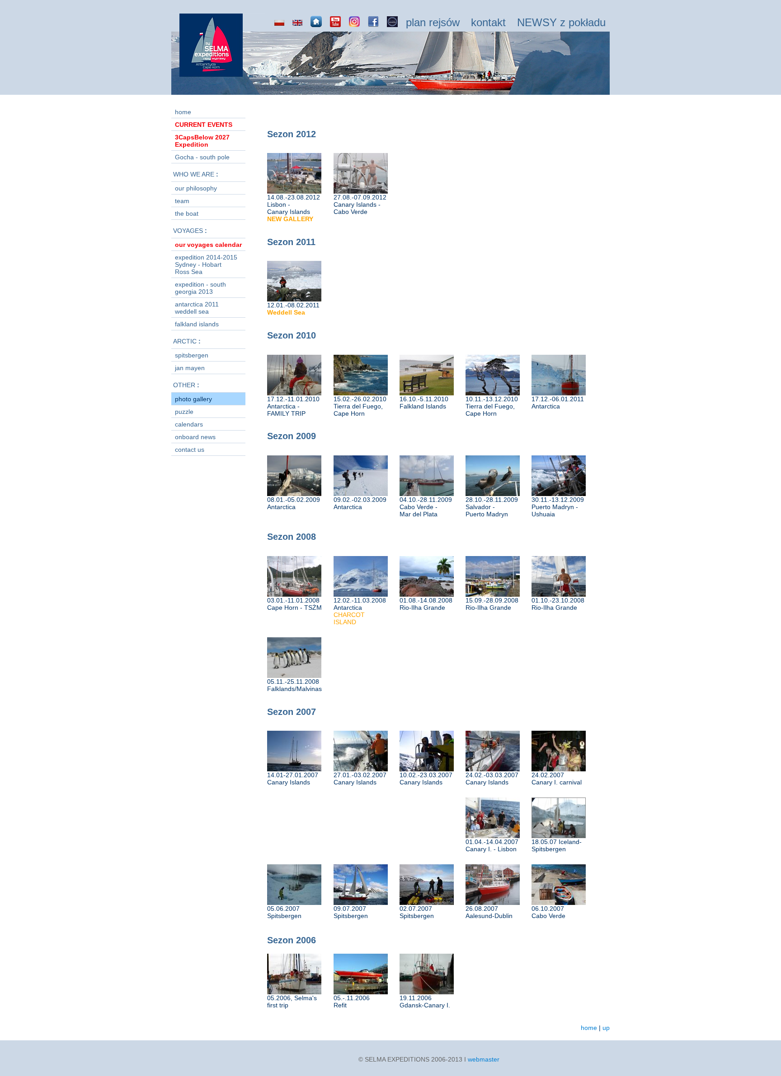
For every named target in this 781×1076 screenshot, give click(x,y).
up (606, 1027)
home (589, 1027)
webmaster (483, 1059)
